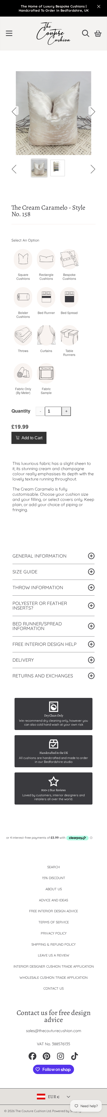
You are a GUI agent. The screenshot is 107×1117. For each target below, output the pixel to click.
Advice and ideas (53, 900)
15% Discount (53, 878)
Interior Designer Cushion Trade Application (54, 966)
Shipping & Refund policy (53, 944)
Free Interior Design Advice (53, 911)
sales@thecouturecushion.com (53, 1030)
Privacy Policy (53, 933)
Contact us (53, 988)
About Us (53, 889)
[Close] (98, 6)
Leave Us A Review (53, 955)
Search (53, 867)
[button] (9, 33)
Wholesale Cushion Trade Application (53, 977)
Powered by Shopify (66, 1111)
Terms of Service (53, 922)
